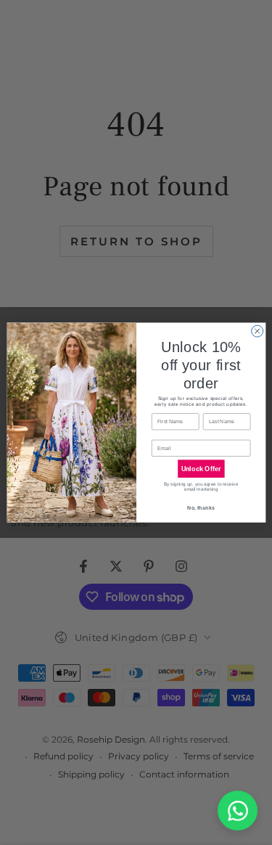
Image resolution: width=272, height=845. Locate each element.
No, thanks (201, 508)
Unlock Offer (201, 469)
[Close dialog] (257, 331)
